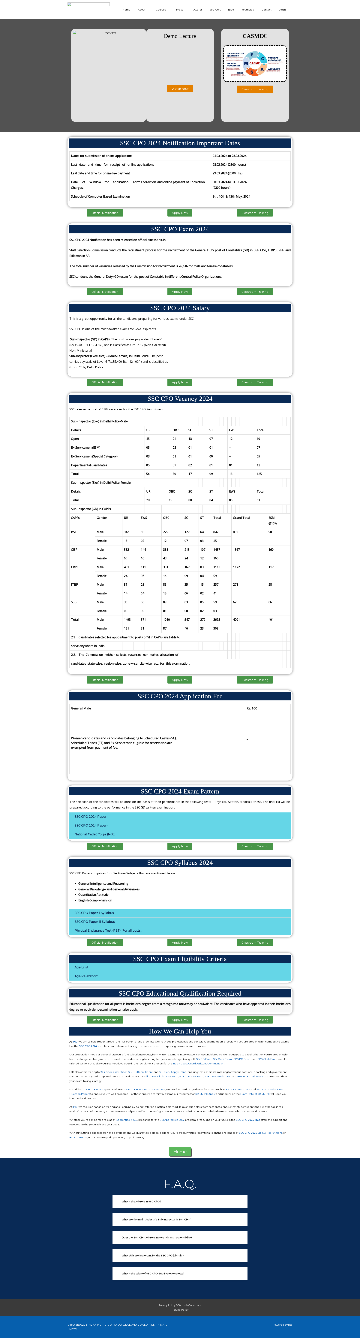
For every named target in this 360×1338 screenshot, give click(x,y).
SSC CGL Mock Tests (238, 1089)
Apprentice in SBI (126, 1119)
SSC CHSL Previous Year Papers (145, 1089)
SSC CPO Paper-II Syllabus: (95, 922)
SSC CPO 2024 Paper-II (92, 825)
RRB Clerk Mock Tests (217, 1076)
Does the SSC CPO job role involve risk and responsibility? (157, 1237)
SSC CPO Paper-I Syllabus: (94, 913)
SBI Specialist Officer (114, 1071)
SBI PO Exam (204, 1058)
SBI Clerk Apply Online (172, 1071)
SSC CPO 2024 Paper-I (92, 816)
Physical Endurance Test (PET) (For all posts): (108, 930)
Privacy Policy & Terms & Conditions (180, 1305)
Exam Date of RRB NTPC (255, 1093)
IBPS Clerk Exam (267, 1058)
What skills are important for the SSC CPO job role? (153, 1255)
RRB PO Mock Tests (191, 1076)
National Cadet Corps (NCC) (95, 834)
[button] (180, 88)
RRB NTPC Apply (205, 1093)
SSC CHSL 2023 (95, 1089)
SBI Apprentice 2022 (172, 1119)
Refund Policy (180, 1309)
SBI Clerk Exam (222, 1058)
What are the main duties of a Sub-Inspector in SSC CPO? (156, 1219)
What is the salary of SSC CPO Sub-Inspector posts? (153, 1273)
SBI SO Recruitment (140, 1071)
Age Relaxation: (86, 976)
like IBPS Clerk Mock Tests (162, 1076)
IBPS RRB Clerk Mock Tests (253, 1076)
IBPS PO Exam (241, 1058)
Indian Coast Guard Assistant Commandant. (199, 1063)
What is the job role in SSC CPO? (141, 1201)
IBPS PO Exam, (78, 1137)
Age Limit (81, 967)
